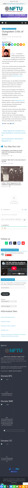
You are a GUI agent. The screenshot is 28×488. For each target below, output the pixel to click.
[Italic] (4, 219)
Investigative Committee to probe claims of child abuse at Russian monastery (12, 152)
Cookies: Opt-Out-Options (15, 371)
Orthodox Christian (5, 321)
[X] (9, 44)
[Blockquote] (13, 219)
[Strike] (8, 219)
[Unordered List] (11, 219)
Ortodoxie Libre (5, 330)
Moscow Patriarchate (11, 28)
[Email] (18, 44)
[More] (3, 47)
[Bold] (2, 219)
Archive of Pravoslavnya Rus (8, 317)
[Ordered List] (9, 219)
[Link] (16, 219)
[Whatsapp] (15, 44)
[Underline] (6, 219)
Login (25, 209)
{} (18, 219)
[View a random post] (25, 22)
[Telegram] (12, 44)
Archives (3, 299)
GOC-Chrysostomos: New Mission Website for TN (12, 140)
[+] (20, 219)
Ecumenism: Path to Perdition (8, 326)
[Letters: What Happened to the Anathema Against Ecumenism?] (12, 167)
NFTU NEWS (16, 36)
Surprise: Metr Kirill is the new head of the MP (14, 160)
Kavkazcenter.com (17, 76)
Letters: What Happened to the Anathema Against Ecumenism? (11, 184)
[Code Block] (15, 219)
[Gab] (6, 44)
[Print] (21, 44)
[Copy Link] (23, 44)
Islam (4, 28)
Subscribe (5, 294)
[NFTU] (2, 22)
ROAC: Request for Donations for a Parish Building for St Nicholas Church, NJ (14, 133)
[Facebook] (3, 44)
